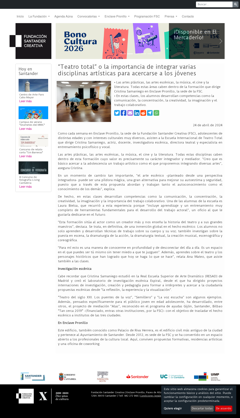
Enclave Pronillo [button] (116, 16)
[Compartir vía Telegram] (150, 113)
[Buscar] (235, 4)
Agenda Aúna (63, 16)
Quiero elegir (173, 408)
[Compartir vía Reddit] (143, 113)
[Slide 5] (150, 54)
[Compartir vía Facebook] (123, 113)
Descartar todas (202, 408)
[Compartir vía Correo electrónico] (130, 113)
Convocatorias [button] (87, 16)
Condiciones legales (151, 395)
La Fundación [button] (37, 16)
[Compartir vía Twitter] (117, 113)
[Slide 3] (137, 54)
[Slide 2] (130, 54)
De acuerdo (223, 408)
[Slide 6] (157, 54)
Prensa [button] (170, 16)
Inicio (20, 16)
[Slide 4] (143, 54)
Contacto (188, 16)
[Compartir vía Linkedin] (137, 113)
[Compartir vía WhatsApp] (156, 113)
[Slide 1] (123, 54)
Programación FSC (147, 16)
